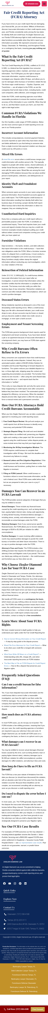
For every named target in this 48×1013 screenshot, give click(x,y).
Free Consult (38, 1009)
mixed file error (8, 159)
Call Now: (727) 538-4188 (18, 1009)
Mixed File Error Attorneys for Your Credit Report (22, 645)
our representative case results (30, 843)
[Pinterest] (20, 883)
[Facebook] (4, 883)
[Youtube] (10, 883)
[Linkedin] (25, 883)
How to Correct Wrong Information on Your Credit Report (25, 639)
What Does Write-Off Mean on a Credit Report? (21, 654)
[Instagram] (15, 883)
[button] (44, 3)
